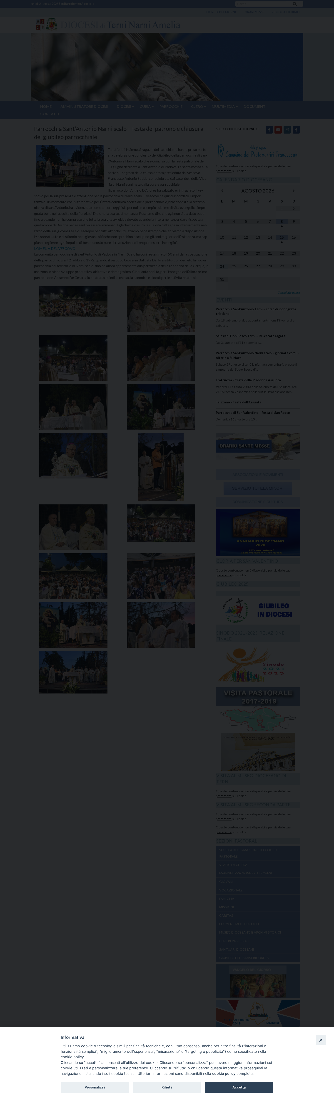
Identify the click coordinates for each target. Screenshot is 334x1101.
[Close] (321, 1040)
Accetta (239, 1087)
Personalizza (95, 1087)
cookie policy (223, 1073)
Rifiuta (167, 1087)
